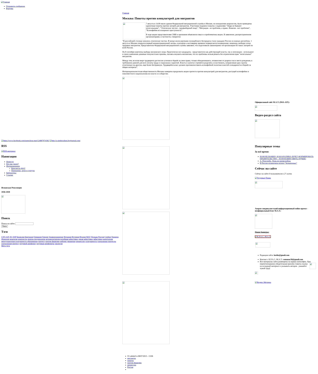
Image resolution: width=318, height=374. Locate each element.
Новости (10, 162)
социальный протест (10, 244)
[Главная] (5, 2)
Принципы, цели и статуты (23, 171)
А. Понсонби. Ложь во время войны (275, 161)
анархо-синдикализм (36, 239)
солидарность (91, 241)
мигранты (131, 358)
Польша (94, 237)
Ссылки (9, 175)
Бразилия (20, 237)
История (75, 237)
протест (41, 241)
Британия (29, 237)
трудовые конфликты (45, 244)
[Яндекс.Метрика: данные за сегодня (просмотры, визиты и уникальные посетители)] (263, 282)
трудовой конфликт (27, 244)
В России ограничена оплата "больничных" (278, 163)
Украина (115, 237)
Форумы (9, 8)
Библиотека (11, 173)
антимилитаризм (53, 239)
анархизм (14, 239)
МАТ (88, 237)
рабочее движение (68, 241)
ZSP (14, 237)
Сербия (108, 237)
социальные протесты (106, 241)
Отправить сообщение (15, 6)
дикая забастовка (85, 239)
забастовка (97, 239)
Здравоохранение (56, 237)
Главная (125, 13)
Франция (5, 239)
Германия (38, 237)
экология (58, 244)
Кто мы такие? (12, 164)
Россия (101, 237)
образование (32, 241)
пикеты (130, 360)
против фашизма (52, 241)
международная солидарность (14, 241)
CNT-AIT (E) (6, 237)
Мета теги (5, 246)
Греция (45, 237)
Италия (83, 237)
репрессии (80, 241)
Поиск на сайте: (8, 224)
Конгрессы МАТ (18, 168)
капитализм (108, 239)
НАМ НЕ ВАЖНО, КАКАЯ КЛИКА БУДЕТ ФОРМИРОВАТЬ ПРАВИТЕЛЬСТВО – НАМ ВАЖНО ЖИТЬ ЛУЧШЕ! (286, 157)
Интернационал (13, 166)
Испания (67, 237)
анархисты (22, 239)
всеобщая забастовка (69, 239)
